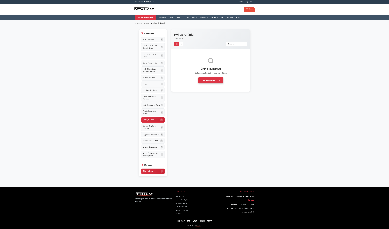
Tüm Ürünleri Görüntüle (211, 80)
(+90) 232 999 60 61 (246, 205)
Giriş (246, 2)
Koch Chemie (190, 17)
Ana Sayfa (162, 17)
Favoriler (240, 2)
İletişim (238, 17)
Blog (222, 17)
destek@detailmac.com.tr (244, 208)
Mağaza (146, 23)
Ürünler (170, 17)
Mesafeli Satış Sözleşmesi (185, 200)
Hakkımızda (230, 17)
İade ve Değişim (181, 203)
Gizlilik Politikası (181, 207)
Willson (213, 17)
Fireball (178, 17)
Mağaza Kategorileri (147, 17)
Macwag (203, 17)
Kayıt (251, 2)
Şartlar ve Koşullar (182, 210)
